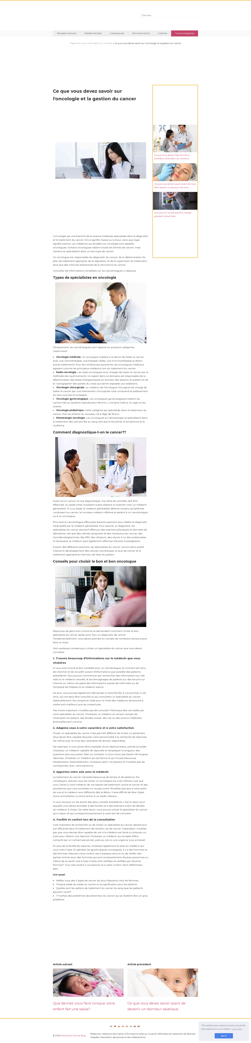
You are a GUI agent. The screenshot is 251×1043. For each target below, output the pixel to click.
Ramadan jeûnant (66, 33)
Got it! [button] (224, 1036)
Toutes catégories (184, 33)
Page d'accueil (77, 43)
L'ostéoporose (117, 33)
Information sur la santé (99, 43)
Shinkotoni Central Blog (73, 1035)
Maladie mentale (93, 33)
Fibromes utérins (141, 33)
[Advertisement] (94, 15)
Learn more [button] (237, 1029)
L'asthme (162, 33)
